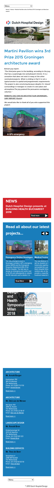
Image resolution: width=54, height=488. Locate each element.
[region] (24, 122)
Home (7, 9)
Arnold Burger (15, 387)
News (12, 9)
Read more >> (11, 391)
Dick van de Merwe (17, 413)
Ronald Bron (15, 438)
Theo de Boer (15, 464)
